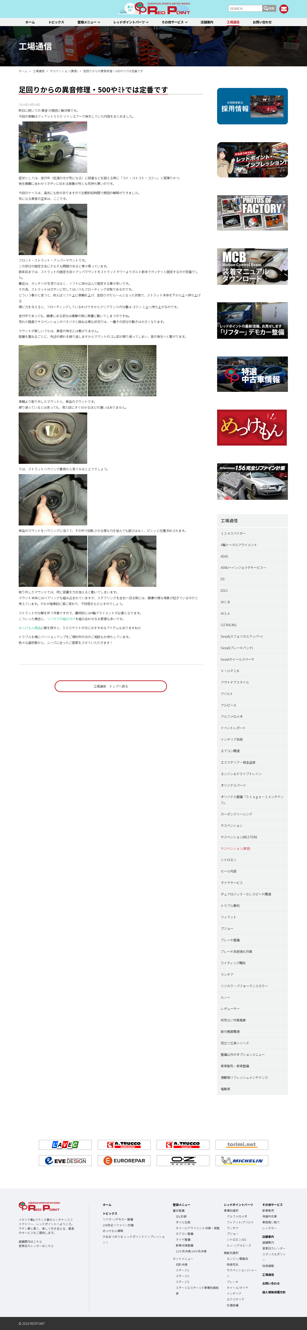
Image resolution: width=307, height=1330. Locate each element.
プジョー (227, 928)
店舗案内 (207, 22)
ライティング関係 (233, 962)
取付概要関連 (230, 1031)
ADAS (224, 556)
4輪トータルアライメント (239, 544)
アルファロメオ (232, 716)
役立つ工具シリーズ (235, 1043)
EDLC (224, 590)
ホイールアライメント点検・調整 (198, 1228)
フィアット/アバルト (240, 1222)
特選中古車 (269, 1216)
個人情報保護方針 (274, 1292)
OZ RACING (229, 624)
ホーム (30, 22)
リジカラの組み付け (61, 618)
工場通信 (233, 22)
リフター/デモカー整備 (118, 1219)
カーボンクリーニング (236, 814)
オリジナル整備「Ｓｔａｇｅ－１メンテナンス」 (252, 799)
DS (223, 578)
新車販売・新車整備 (235, 1065)
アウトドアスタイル (235, 682)
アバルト (227, 693)
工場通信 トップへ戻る (110, 686)
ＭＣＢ (225, 601)
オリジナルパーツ (233, 785)
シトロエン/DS (236, 1239)
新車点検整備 (184, 1245)
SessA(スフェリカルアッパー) (242, 636)
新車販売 (268, 1210)
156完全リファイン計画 (118, 1225)
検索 (271, 8)
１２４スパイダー (233, 533)
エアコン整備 (184, 1233)
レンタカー (269, 1228)
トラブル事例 (230, 905)
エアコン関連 (230, 750)
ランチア (227, 974)
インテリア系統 (232, 739)
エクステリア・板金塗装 (238, 762)
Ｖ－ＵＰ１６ (230, 670)
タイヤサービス (232, 882)
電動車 (225, 1088)
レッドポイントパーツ (129, 22)
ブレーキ (232, 1282)
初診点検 (181, 1264)
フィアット (228, 917)
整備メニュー (87, 22)
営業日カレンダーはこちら (36, 1246)
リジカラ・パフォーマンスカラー (244, 985)
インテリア (234, 1293)
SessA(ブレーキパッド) (237, 647)
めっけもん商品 (30, 627)
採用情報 (268, 1266)
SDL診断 (181, 1216)
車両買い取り (271, 1222)
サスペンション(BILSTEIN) (239, 836)
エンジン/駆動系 (237, 1258)
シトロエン (228, 859)
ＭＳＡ (225, 613)
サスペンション (231, 825)
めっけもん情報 (113, 1231)
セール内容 (228, 871)
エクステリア (235, 1299)
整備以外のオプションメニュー (243, 1054)
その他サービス (173, 22)
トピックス (56, 22)
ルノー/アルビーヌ (239, 1245)
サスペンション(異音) (236, 848)
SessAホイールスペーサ (237, 659)
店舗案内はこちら (30, 1241)
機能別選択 (231, 1253)
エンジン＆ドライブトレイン (241, 773)
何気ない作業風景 (233, 1020)
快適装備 (232, 1305)
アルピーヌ (228, 705)
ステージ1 (182, 1270)
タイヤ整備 (183, 1239)
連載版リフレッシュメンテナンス (244, 1077)
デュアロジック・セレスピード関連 (246, 894)
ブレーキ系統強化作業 (236, 951)
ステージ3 (182, 1282)
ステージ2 (182, 1276)
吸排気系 (232, 1264)
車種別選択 (231, 1210)
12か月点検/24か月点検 (191, 1251)
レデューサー (230, 1008)
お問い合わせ (262, 22)
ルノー (225, 997)
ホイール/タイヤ (237, 1287)
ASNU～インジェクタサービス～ (243, 567)
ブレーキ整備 (230, 940)
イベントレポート (233, 727)
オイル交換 (183, 1222)
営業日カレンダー (274, 1248)
